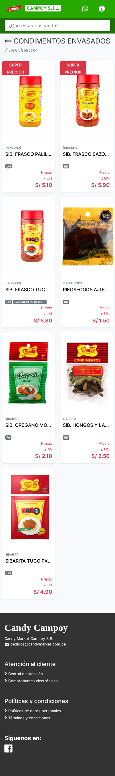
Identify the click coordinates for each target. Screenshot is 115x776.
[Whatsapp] (85, 9)
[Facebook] (8, 750)
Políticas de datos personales (34, 711)
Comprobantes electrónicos (32, 681)
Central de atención (25, 674)
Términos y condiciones (28, 718)
